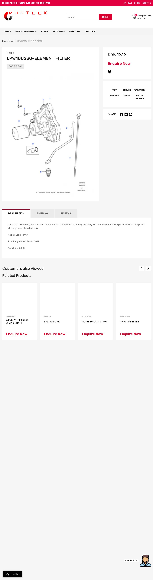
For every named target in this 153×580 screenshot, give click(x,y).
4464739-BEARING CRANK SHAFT (17, 321)
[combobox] (82, 17)
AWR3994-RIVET (129, 321)
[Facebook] (121, 114)
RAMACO (48, 316)
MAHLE (10, 53)
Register (147, 3)
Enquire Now (119, 63)
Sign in (137, 3)
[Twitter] (126, 114)
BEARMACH (125, 316)
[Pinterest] (130, 114)
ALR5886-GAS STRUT (94, 321)
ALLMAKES (11, 316)
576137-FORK (52, 321)
